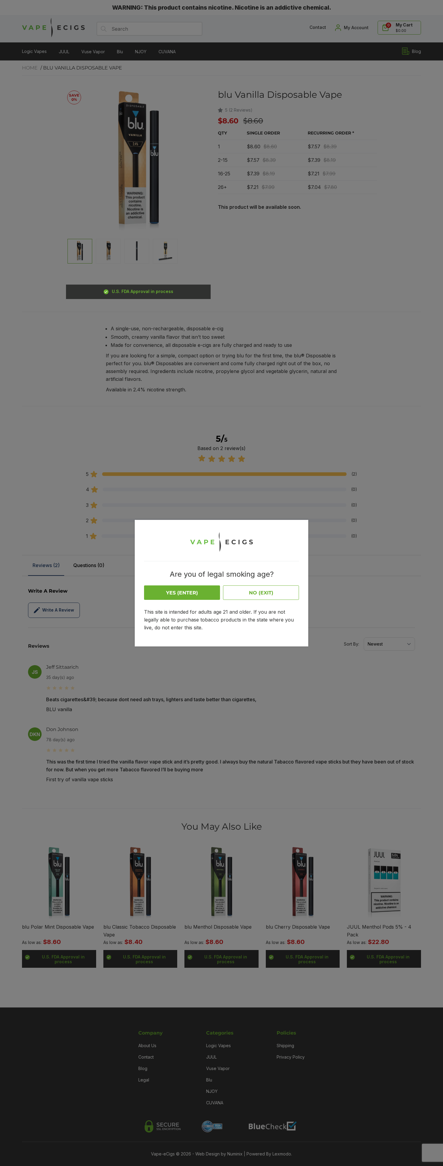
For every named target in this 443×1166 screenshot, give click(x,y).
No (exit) (261, 593)
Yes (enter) (182, 593)
